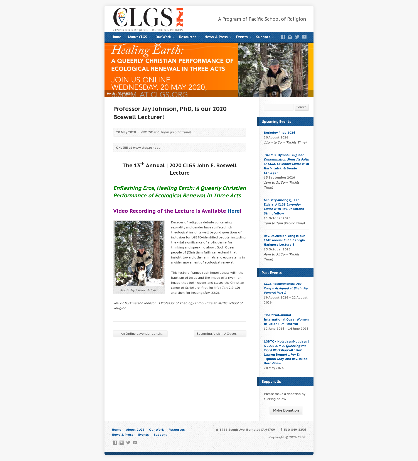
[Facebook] (283, 37)
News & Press (216, 37)
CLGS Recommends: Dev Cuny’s (285, 288)
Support (263, 37)
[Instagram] (290, 37)
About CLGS (137, 37)
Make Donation (286, 410)
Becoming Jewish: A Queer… (220, 333)
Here (234, 210)
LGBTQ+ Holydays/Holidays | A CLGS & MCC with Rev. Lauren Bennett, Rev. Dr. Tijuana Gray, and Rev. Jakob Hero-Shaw (286, 352)
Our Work (163, 37)
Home (116, 37)
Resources (187, 37)
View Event (125, 93)
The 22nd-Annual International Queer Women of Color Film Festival (286, 319)
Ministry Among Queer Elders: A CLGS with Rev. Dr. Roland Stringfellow (284, 206)
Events (242, 37)
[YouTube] (304, 37)
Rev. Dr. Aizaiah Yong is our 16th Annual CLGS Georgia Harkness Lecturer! (284, 240)
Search (302, 107)
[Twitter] (297, 37)
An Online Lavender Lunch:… (140, 333)
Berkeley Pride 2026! (280, 132)
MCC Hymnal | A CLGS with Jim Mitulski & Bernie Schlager (286, 164)
